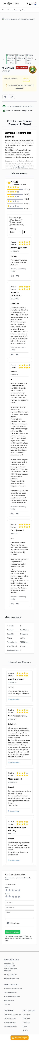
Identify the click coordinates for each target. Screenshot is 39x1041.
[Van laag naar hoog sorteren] (24, 232)
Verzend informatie (10, 992)
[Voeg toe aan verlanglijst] (5, 97)
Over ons (7, 1004)
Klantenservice (9, 1000)
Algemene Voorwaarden (12, 1014)
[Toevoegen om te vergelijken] (12, 97)
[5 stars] (19, 890)
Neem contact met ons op (13, 989)
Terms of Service (26, 938)
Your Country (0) (17, 220)
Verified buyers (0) (17, 225)
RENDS (25, 1030)
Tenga (25, 1026)
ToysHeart (26, 1018)
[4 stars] (16, 890)
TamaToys (26, 1022)
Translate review (13, 699)
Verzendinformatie (10, 1026)
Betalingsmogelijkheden (12, 996)
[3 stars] (12, 890)
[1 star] (6, 890)
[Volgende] (35, 59)
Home (4, 10)
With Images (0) (16, 222)
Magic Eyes (26, 1014)
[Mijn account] (30, 3)
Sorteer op (12, 229)
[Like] (12, 276)
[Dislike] (17, 276)
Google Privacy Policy (11, 938)
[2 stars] (9, 890)
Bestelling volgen (10, 1018)
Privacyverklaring (10, 1022)
